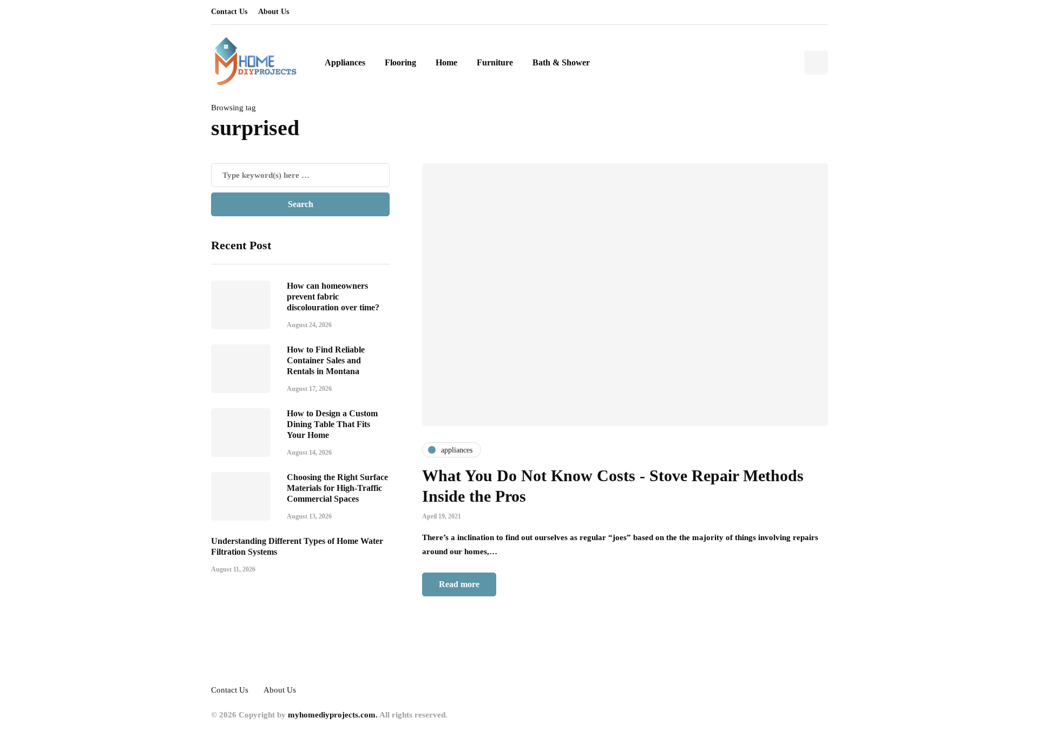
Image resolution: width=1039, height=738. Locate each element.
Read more (459, 584)
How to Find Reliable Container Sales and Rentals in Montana (326, 359)
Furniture (495, 62)
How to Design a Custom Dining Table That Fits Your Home (332, 423)
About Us (273, 12)
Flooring (400, 62)
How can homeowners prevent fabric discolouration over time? (333, 296)
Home (446, 62)
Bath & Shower (561, 62)
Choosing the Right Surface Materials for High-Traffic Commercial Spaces (337, 487)
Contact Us (229, 12)
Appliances (345, 62)
